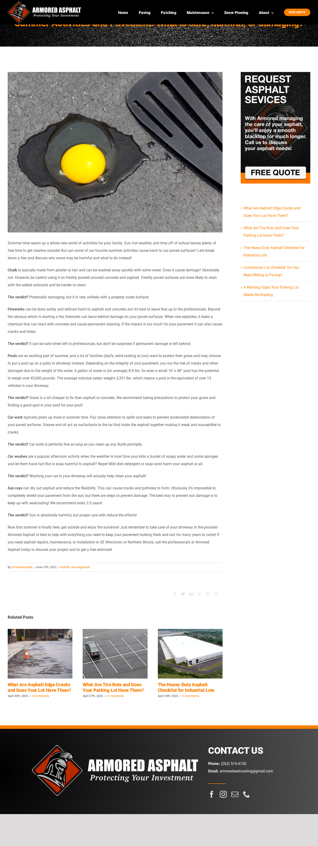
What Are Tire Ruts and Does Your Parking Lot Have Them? (115, 653)
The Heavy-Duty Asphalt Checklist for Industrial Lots (190, 653)
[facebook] (211, 794)
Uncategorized (80, 567)
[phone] (246, 794)
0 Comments (40, 696)
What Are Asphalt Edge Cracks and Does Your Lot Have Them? (40, 653)
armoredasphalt (22, 567)
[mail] (234, 794)
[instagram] (223, 794)
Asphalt (64, 567)
